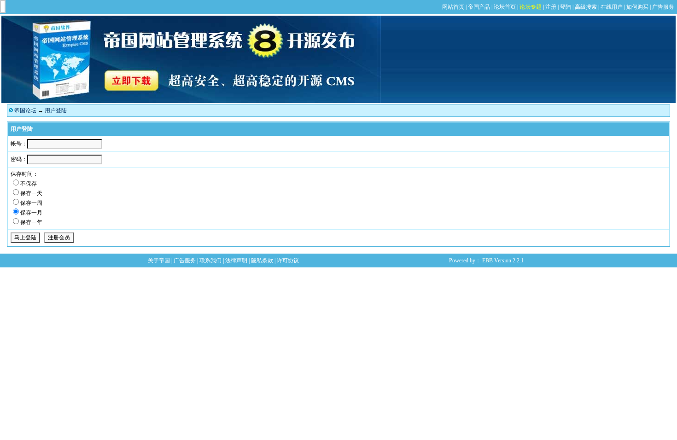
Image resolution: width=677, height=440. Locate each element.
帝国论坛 (25, 110)
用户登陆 (56, 110)
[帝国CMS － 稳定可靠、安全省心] (191, 101)
